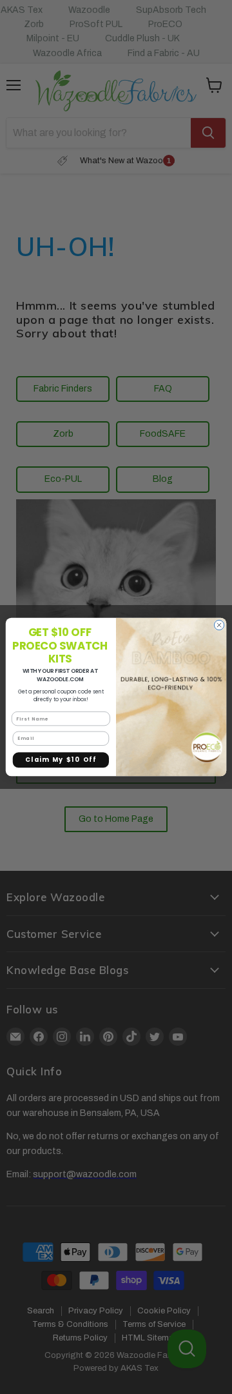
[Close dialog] (219, 625)
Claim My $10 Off (61, 759)
